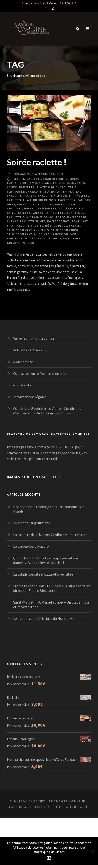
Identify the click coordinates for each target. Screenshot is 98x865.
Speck (56, 238)
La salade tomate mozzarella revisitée (43, 574)
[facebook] (45, 8)
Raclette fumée (32, 221)
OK (49, 858)
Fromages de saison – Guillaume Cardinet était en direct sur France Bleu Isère (51, 588)
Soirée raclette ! (37, 162)
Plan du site (22, 385)
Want (84, 807)
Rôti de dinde (56, 225)
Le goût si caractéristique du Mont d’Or (43, 618)
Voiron (28, 243)
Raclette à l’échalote (35, 204)
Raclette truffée (29, 225)
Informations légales (29, 396)
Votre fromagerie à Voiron (33, 338)
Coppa (12, 183)
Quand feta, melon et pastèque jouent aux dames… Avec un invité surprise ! (45, 560)
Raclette (56, 174)
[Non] (92, 851)
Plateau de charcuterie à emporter (37, 191)
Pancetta (27, 187)
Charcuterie (53, 178)
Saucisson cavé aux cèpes (28, 230)
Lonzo (12, 187)
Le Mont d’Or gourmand (31, 523)
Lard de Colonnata (69, 183)
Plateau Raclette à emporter (48, 195)
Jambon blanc (39, 183)
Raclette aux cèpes (33, 213)
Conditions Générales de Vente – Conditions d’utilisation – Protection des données (47, 410)
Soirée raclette (37, 238)
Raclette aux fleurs (67, 213)
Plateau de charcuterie (56, 187)
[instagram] (53, 8)
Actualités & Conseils (29, 350)
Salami (74, 225)
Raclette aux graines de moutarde (36, 217)
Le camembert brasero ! (31, 546)
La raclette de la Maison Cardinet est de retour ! (50, 534)
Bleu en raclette (27, 178)
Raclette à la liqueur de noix (31, 200)
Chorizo (73, 178)
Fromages (21, 174)
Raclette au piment (40, 208)
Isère (22, 183)
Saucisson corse (65, 230)
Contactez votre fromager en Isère (40, 373)
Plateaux (39, 174)
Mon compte (23, 361)
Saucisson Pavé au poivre (28, 234)
